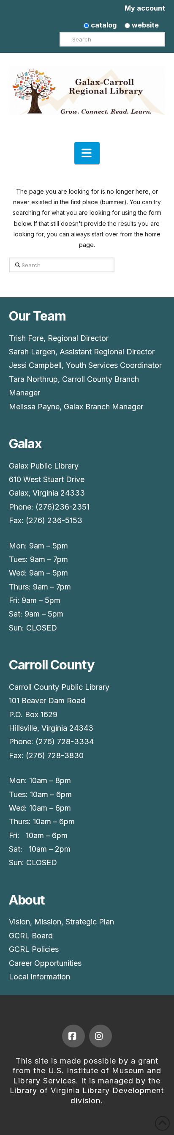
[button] (87, 153)
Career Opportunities (45, 963)
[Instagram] (100, 1036)
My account (145, 8)
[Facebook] (73, 1036)
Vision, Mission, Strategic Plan (61, 921)
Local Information (39, 976)
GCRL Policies (34, 949)
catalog (103, 25)
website (144, 25)
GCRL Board (31, 935)
